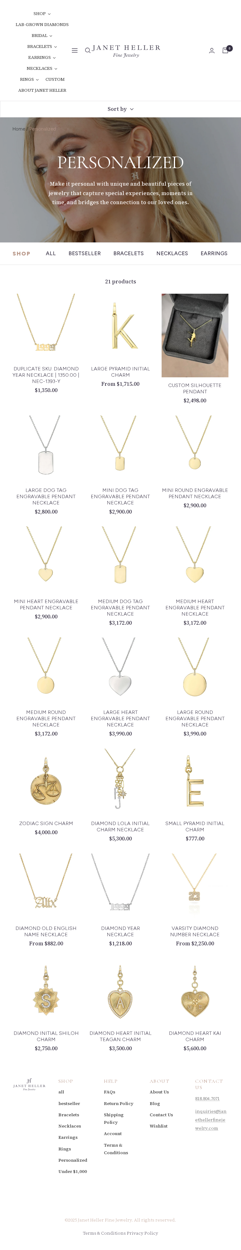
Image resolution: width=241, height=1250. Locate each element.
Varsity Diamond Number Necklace (195, 931)
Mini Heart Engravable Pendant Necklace (46, 604)
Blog (155, 1103)
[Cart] (225, 50)
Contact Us (161, 1115)
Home (19, 129)
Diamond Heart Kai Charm (195, 1036)
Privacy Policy (142, 1233)
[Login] (212, 50)
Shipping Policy (114, 1118)
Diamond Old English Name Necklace (46, 931)
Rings (64, 1149)
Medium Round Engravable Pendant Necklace (46, 718)
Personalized (72, 1160)
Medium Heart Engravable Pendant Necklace (195, 607)
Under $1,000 (72, 1171)
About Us (159, 1092)
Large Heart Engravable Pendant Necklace (120, 718)
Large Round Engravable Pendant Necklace (195, 718)
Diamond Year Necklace (120, 931)
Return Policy (118, 1103)
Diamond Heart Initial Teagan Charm (120, 1036)
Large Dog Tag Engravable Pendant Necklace (46, 496)
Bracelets (128, 253)
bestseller (84, 253)
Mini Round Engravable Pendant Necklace (195, 493)
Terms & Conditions (116, 1149)
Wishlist (159, 1126)
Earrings (214, 253)
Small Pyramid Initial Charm (194, 826)
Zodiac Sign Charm (46, 823)
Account (113, 1133)
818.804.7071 (207, 1098)
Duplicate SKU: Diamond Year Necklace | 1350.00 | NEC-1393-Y (46, 375)
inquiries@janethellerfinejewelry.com (211, 1119)
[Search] (88, 50)
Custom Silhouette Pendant (195, 388)
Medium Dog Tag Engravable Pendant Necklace (120, 607)
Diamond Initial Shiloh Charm (46, 1036)
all (51, 253)
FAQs (109, 1092)
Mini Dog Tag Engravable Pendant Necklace (120, 496)
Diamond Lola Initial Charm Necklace (120, 826)
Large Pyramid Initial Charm (120, 372)
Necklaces (172, 253)
